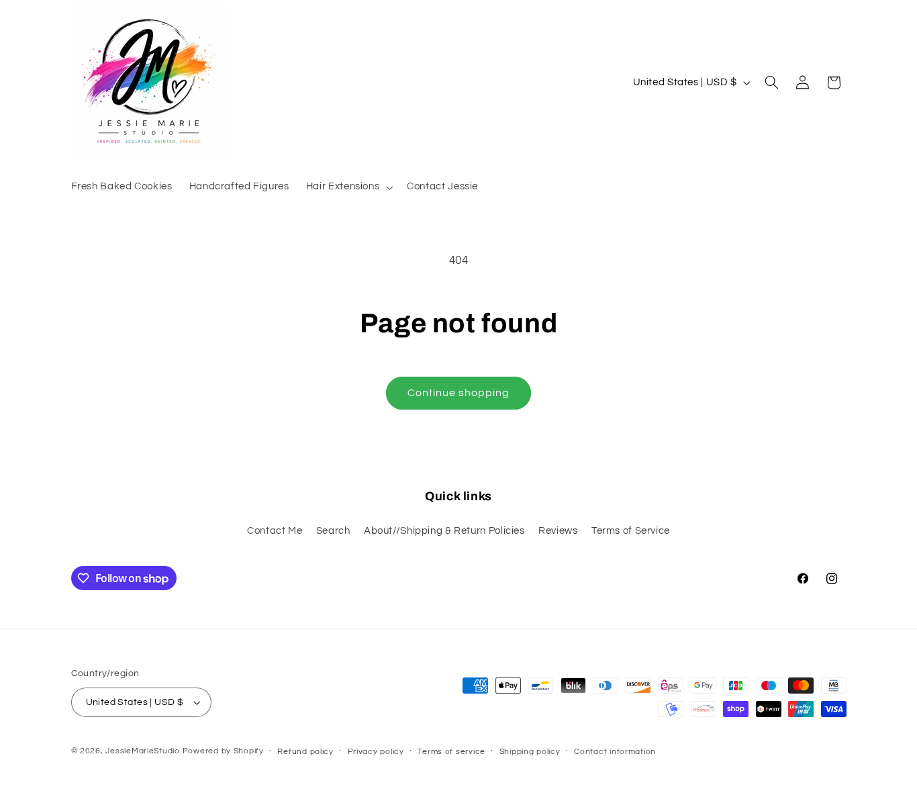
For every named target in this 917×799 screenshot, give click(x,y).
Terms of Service (630, 531)
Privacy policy (376, 751)
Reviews (557, 531)
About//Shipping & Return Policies (444, 531)
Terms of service (451, 751)
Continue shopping (458, 392)
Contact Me (274, 531)
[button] (347, 187)
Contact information (615, 751)
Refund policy (305, 751)
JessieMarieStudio (142, 751)
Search (333, 531)
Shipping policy (530, 751)
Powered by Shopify (223, 751)
